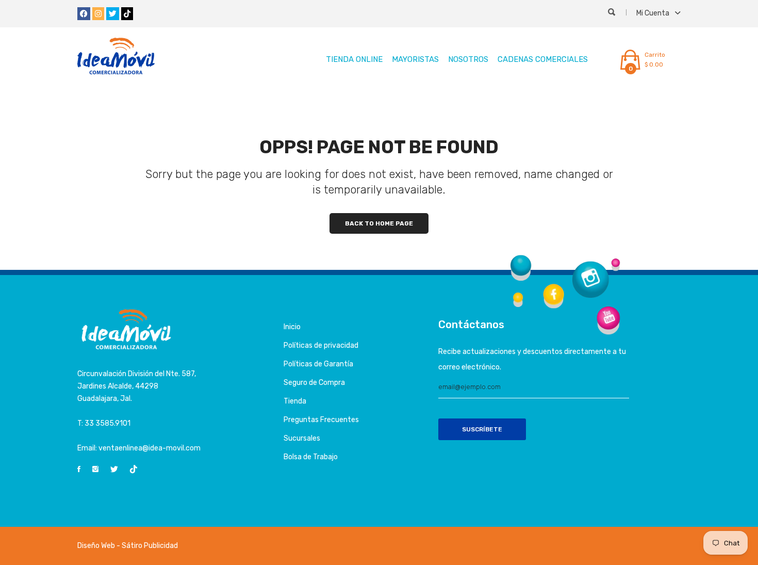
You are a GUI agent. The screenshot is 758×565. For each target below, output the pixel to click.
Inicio (292, 326)
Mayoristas (415, 59)
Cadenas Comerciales (543, 59)
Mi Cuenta (653, 13)
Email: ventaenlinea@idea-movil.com (139, 448)
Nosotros (468, 59)
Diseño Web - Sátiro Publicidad (127, 545)
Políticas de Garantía (318, 364)
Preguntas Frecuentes (321, 419)
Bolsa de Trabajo (311, 457)
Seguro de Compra (314, 382)
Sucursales (302, 438)
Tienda (295, 401)
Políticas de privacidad (321, 345)
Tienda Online (354, 59)
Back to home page (379, 223)
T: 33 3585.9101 (103, 423)
